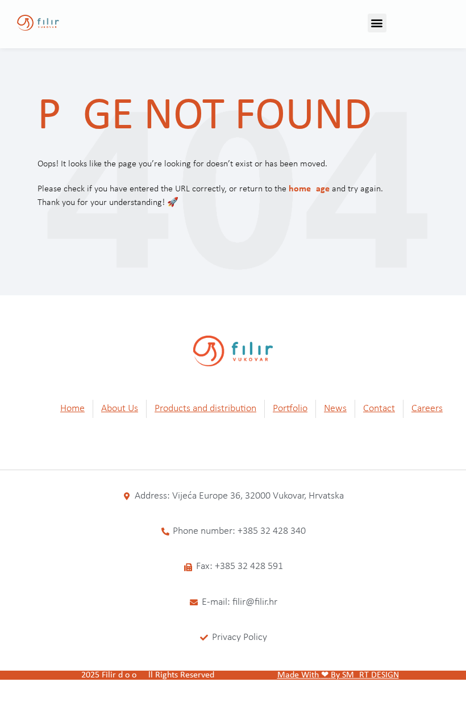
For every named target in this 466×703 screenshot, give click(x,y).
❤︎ (324, 675)
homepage (309, 189)
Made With (298, 675)
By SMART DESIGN (365, 675)
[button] (377, 23)
